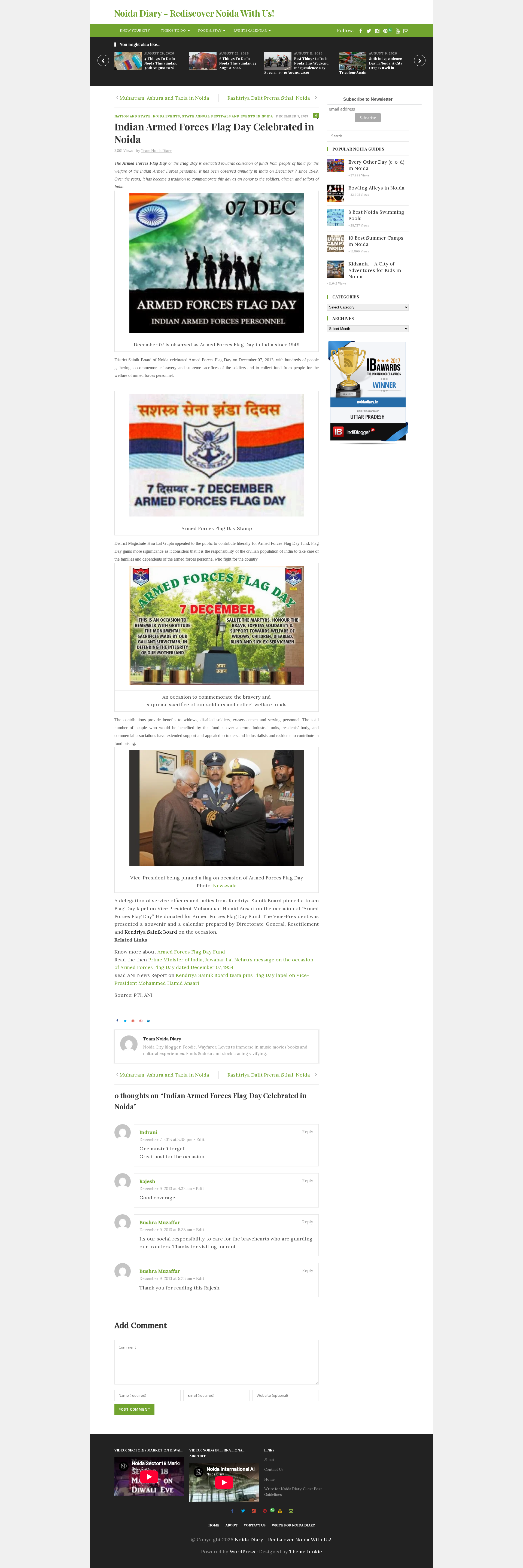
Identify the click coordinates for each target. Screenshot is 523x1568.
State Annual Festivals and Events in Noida (227, 116)
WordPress (242, 1551)
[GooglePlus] (133, 1021)
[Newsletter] (404, 30)
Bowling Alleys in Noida (376, 188)
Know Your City (135, 30)
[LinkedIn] (149, 1021)
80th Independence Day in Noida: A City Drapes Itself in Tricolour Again (370, 65)
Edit (200, 1139)
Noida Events (166, 116)
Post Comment (134, 1409)
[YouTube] (396, 30)
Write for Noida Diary (293, 1525)
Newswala (225, 885)
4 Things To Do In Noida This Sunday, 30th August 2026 (160, 63)
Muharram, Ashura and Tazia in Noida (164, 98)
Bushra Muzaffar (159, 1222)
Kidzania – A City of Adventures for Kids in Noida (374, 270)
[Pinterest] (384, 30)
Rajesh (147, 1181)
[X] (367, 30)
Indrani (148, 1132)
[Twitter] (125, 1021)
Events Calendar (250, 30)
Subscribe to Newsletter (368, 99)
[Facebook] (359, 30)
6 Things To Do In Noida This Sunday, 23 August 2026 (237, 63)
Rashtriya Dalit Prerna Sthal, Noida (268, 98)
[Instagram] (376, 30)
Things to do (173, 30)
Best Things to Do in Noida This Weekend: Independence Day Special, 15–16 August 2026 (297, 65)
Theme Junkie (305, 1551)
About (269, 1459)
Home (269, 1479)
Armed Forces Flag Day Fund (191, 952)
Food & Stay (209, 30)
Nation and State (132, 116)
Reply (307, 1131)
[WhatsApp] (390, 30)
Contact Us (274, 1469)
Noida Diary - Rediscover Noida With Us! (194, 13)
